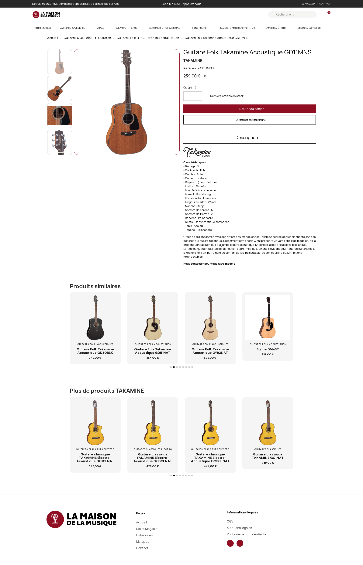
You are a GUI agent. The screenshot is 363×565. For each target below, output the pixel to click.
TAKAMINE (192, 60)
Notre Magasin (42, 27)
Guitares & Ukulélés (72, 27)
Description (247, 137)
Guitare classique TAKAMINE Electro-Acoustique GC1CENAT (95, 457)
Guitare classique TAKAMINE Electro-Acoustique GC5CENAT (210, 457)
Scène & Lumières (309, 27)
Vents (100, 27)
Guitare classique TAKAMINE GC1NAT (268, 456)
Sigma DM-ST (268, 349)
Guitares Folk (126, 38)
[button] (249, 108)
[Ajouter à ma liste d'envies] (113, 309)
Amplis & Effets (276, 27)
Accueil (52, 38)
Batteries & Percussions (164, 27)
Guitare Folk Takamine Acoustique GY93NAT (210, 351)
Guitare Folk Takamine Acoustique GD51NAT (152, 351)
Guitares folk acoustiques (160, 38)
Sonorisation (200, 27)
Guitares (104, 38)
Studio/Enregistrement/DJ (237, 27)
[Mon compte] (321, 14)
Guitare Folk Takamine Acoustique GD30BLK (95, 351)
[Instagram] (240, 543)
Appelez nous (192, 4)
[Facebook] (230, 543)
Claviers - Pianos (126, 27)
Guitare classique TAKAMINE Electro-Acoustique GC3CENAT (152, 457)
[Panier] (327, 14)
